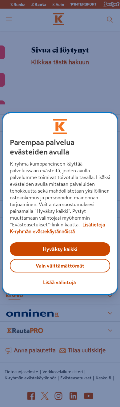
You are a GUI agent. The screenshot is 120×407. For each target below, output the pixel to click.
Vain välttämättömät (60, 265)
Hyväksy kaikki (60, 249)
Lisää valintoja (59, 282)
